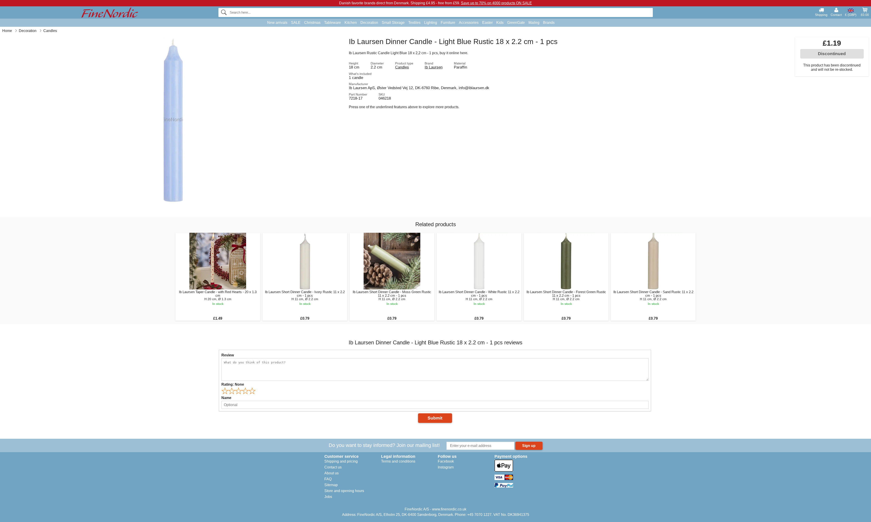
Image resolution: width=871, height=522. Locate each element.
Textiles (414, 23)
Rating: (232, 384)
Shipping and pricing (341, 461)
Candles (402, 67)
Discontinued (832, 53)
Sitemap (331, 485)
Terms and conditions (398, 461)
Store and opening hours (344, 491)
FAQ (328, 479)
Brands (549, 23)
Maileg (533, 23)
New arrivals (277, 23)
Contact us (333, 467)
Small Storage (393, 23)
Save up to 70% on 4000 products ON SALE (496, 3)
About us (331, 473)
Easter (487, 23)
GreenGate (516, 23)
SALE (296, 23)
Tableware (332, 23)
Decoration (369, 23)
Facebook (446, 461)
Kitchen (351, 23)
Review (227, 355)
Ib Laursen (434, 67)
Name (226, 398)
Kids (500, 23)
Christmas (312, 23)
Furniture (448, 23)
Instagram (446, 467)
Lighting (430, 23)
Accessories (469, 23)
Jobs (328, 497)
